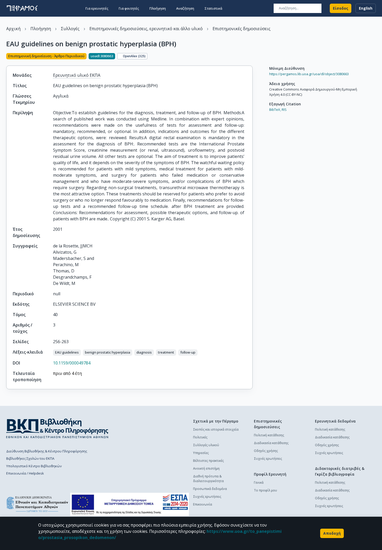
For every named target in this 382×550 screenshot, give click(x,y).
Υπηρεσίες (201, 453)
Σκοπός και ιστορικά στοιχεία (216, 429)
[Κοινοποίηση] (250, 57)
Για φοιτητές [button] (129, 8)
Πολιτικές (200, 437)
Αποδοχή (332, 533)
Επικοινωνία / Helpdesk (25, 473)
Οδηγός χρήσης (266, 451)
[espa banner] (129, 504)
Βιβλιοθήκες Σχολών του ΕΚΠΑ (30, 458)
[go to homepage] (22, 8)
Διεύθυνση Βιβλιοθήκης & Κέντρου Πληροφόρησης (46, 451)
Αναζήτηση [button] (185, 8)
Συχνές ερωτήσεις (207, 496)
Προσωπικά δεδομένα (210, 489)
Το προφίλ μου (265, 490)
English (365, 8)
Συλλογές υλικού (206, 445)
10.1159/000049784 (71, 363)
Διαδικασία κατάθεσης (271, 443)
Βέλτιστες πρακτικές (208, 460)
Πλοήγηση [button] (157, 8)
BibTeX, (275, 109)
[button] (67, 352)
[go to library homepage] (57, 428)
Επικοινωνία (202, 504)
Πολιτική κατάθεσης (269, 435)
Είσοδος (340, 8)
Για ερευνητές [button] (96, 8)
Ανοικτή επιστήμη (206, 468)
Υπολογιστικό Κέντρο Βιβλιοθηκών (34, 466)
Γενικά (259, 482)
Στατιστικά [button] (213, 8)
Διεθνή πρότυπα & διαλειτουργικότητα (208, 478)
